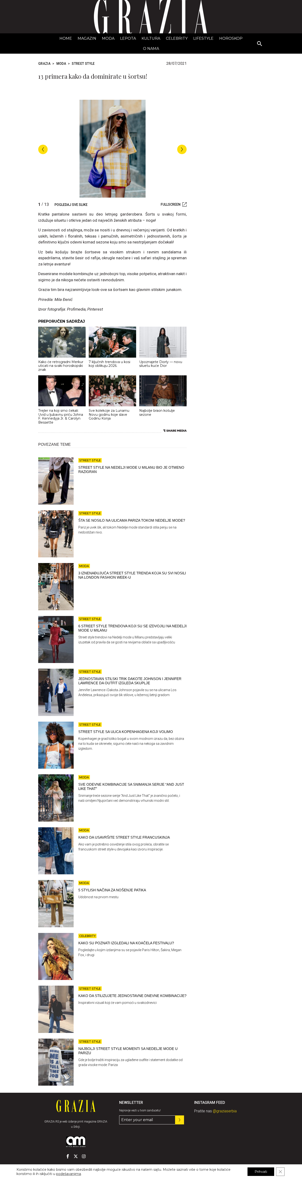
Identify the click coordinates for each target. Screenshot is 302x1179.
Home (65, 38)
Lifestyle (203, 38)
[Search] (259, 44)
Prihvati (261, 1172)
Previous (43, 149)
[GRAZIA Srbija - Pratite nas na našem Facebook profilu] (68, 1156)
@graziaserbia (225, 1111)
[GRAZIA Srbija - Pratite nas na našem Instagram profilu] (84, 1156)
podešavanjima (68, 1174)
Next (182, 149)
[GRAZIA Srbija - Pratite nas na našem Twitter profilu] (76, 1156)
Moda (108, 38)
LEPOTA (128, 38)
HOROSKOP (231, 38)
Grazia (44, 63)
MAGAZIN (87, 38)
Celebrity (177, 38)
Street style (83, 63)
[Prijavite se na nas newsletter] (179, 1119)
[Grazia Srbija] (151, 16)
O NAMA (151, 48)
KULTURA (151, 38)
